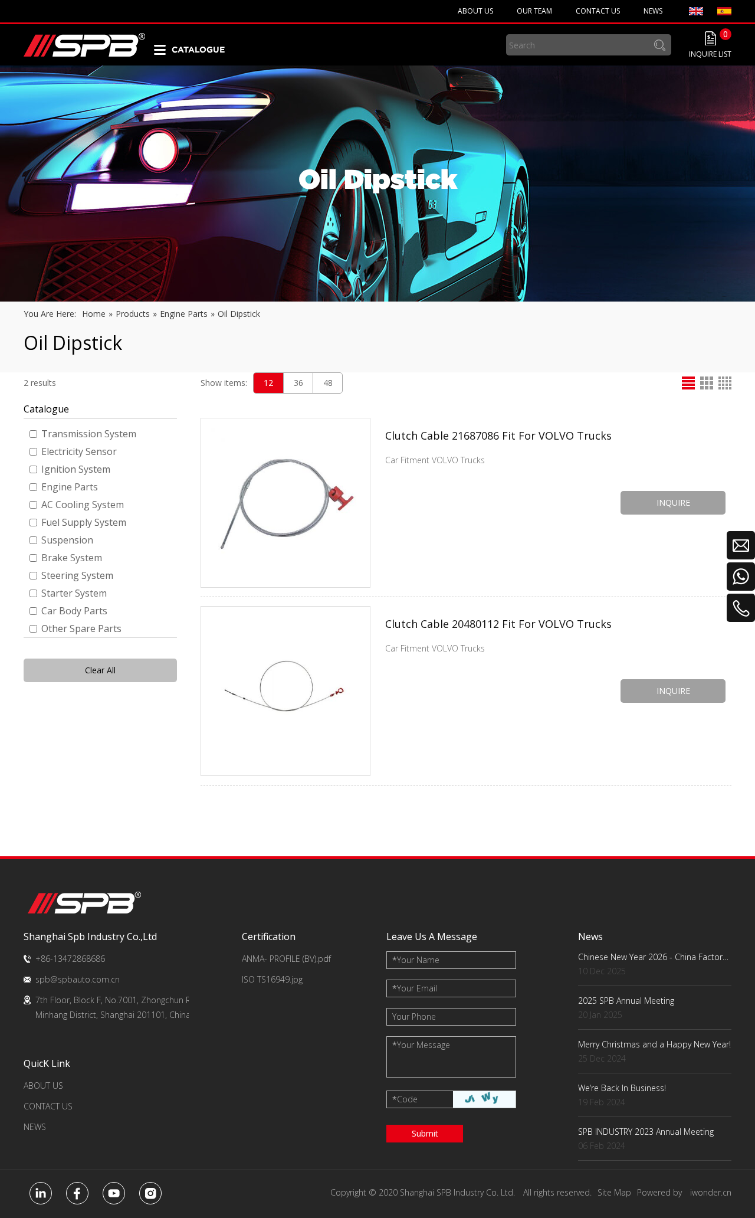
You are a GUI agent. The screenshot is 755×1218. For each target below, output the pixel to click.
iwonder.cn (710, 1192)
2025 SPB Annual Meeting (626, 1000)
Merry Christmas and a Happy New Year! (654, 1044)
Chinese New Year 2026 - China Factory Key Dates (654, 956)
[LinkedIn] (40, 1193)
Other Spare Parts (81, 628)
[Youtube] (114, 1193)
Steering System (77, 575)
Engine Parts (69, 486)
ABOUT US (43, 1085)
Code (405, 1099)
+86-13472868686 (70, 958)
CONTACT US (48, 1106)
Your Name (415, 959)
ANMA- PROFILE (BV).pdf (286, 958)
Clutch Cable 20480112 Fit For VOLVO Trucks (498, 624)
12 (268, 382)
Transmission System (88, 433)
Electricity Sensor (79, 451)
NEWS (35, 1126)
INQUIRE (673, 502)
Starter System (74, 593)
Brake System (71, 557)
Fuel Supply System (83, 522)
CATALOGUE (198, 49)
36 (298, 382)
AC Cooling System (82, 504)
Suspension (67, 539)
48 (328, 382)
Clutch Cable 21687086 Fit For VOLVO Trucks (498, 435)
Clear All (100, 670)
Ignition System (75, 469)
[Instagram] (150, 1193)
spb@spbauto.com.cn (77, 979)
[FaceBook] (77, 1193)
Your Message (421, 1044)
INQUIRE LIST (710, 54)
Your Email (414, 988)
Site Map (614, 1192)
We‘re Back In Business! (622, 1087)
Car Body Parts (74, 610)
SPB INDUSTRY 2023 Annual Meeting (646, 1131)
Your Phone (414, 1016)
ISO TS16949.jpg (272, 979)
